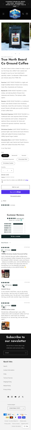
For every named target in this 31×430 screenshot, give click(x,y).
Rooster (25, 155)
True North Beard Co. (13, 421)
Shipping (3, 177)
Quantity (3, 167)
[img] (5, 247)
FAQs (4, 374)
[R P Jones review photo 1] (5, 274)
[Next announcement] (28, 4)
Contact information (16, 426)
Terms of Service (8, 378)
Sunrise (5, 156)
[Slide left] (12, 54)
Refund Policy (7, 386)
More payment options (15, 196)
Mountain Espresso (9, 159)
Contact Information (8, 370)
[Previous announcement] (3, 4)
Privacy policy (7, 423)
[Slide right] (19, 54)
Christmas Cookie (8, 163)
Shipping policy (24, 423)
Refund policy (23, 421)
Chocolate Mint (22, 159)
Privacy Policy (7, 390)
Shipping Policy (7, 382)
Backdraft (15, 155)
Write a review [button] (15, 236)
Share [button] (4, 201)
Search (5, 366)
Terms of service (16, 423)
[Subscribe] (25, 353)
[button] (3, 14)
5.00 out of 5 (20, 218)
